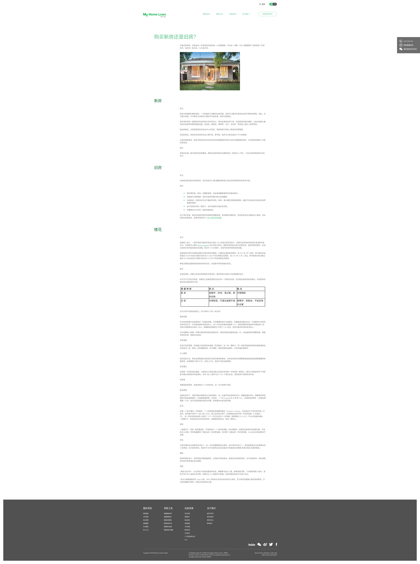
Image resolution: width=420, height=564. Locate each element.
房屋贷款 (145, 513)
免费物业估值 (168, 526)
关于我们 (245, 14)
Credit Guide (273, 553)
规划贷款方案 (168, 523)
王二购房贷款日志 (190, 536)
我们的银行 (210, 517)
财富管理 (145, 523)
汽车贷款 (145, 517)
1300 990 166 (408, 41)
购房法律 (187, 530)
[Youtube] (252, 544)
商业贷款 (145, 520)
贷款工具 (219, 14)
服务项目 (206, 14)
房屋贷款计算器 (168, 530)
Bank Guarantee (203, 245)
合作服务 (145, 526)
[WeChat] (259, 544)
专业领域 (187, 526)
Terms (256, 553)
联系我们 (209, 523)
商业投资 (187, 520)
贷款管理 (187, 523)
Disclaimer (266, 553)
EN (275, 4)
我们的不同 (210, 513)
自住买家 (187, 513)
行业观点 (187, 533)
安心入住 (145, 530)
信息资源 (232, 14)
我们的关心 (210, 520)
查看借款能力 (168, 517)
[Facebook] (276, 544)
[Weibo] (265, 544)
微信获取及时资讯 (410, 49)
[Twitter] (271, 544)
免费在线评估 (267, 14)
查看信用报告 (168, 520)
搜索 (263, 4)
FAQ (186, 540)
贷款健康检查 (408, 45)
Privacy (261, 553)
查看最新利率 (168, 513)
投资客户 (187, 517)
